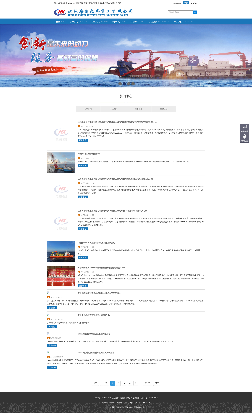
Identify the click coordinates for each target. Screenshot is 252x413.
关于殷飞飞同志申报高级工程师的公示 (94, 315)
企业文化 (100, 21)
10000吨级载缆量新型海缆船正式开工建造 (96, 352)
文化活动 (163, 109)
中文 (186, 3)
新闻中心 (119, 21)
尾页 (157, 383)
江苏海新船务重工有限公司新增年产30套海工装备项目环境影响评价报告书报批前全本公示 (117, 122)
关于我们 (78, 21)
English (194, 3)
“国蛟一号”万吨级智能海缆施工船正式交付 (96, 242)
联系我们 (184, 21)
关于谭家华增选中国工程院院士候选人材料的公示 (99, 293)
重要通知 (138, 109)
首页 (61, 21)
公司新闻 (88, 109)
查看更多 (82, 140)
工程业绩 (137, 21)
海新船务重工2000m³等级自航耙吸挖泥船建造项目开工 (102, 267)
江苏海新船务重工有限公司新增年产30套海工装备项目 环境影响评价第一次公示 (112, 211)
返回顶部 (244, 141)
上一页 (104, 383)
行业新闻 (113, 109)
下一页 (147, 383)
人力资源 (159, 21)
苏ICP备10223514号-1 (149, 398)
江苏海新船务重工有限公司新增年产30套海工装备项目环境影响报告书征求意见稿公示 (115, 179)
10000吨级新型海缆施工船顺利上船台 (94, 334)
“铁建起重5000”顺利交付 (89, 154)
